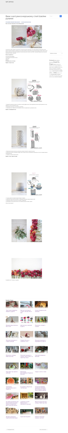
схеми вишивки (55, 75)
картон (54, 67)
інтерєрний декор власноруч (15, 21)
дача (61, 65)
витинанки (53, 65)
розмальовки (54, 74)
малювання (58, 68)
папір (55, 72)
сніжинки (50, 75)
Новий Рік (56, 62)
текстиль (58, 75)
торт (60, 75)
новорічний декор (56, 69)
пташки (50, 74)
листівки (54, 68)
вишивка (56, 65)
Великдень (51, 60)
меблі (50, 69)
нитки (52, 69)
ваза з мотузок (25, 21)
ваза (22, 21)
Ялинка (54, 64)
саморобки (59, 74)
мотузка (29, 21)
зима (52, 67)
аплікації (57, 64)
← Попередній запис (10, 429)
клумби (61, 67)
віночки (59, 65)
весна (50, 65)
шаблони (50, 76)
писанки (58, 72)
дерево (50, 67)
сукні (52, 75)
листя (52, 68)
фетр (61, 75)
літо (56, 68)
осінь (52, 72)
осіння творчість (55, 70)
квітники (59, 67)
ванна (60, 64)
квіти (56, 67)
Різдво (51, 64)
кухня (50, 68)
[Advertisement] (34, 10)
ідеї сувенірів (8, 21)
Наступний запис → (43, 429)
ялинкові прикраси (58, 76)
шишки (53, 76)
